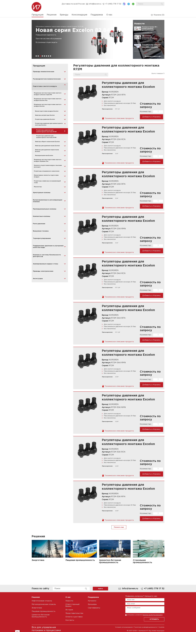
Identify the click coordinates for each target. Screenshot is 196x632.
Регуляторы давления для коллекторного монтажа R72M (46, 131)
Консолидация (79, 15)
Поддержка (97, 15)
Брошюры (92, 604)
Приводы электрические (43, 271)
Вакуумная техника (41, 231)
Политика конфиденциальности (145, 627)
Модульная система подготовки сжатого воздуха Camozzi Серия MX (47, 94)
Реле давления (39, 223)
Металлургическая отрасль (44, 604)
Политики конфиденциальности (152, 614)
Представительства (74, 613)
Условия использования (124, 627)
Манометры (38, 186)
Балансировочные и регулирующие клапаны (47, 200)
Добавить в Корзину (151, 117)
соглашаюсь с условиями (145, 614)
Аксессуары (38, 278)
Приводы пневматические (43, 71)
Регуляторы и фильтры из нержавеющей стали (47, 182)
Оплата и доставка (73, 617)
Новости (69, 601)
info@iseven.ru (95, 4)
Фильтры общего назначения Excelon (47, 141)
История (69, 610)
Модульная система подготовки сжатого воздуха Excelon (47, 105)
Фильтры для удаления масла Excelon (47, 145)
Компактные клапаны (41, 216)
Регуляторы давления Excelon (45, 119)
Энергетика (37, 608)
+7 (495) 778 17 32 (113, 4)
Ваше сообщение (133, 607)
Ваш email (131, 603)
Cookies (161, 627)
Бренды (64, 15)
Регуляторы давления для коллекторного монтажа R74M (46, 136)
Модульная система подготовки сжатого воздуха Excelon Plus (47, 99)
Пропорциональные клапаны (44, 209)
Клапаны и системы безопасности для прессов (47, 255)
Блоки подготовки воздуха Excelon (46, 111)
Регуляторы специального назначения (46, 171)
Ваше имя (130, 599)
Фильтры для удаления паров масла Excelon (47, 150)
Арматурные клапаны (41, 192)
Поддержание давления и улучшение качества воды (48, 246)
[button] (36, 56)
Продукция (37, 15)
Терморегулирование (42, 238)
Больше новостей (152, 56)
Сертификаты (94, 608)
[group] (81, 39)
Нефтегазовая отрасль (42, 601)
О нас (109, 15)
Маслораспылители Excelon (44, 155)
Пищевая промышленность (43, 611)
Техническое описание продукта (119, 118)
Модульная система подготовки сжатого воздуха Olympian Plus (47, 160)
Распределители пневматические (47, 79)
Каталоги (92, 601)
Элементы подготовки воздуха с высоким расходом (48, 166)
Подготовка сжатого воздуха (45, 86)
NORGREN (114, 92)
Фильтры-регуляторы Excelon (45, 115)
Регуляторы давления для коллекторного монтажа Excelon (49, 124)
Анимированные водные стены (45, 264)
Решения (51, 15)
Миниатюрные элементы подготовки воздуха (46, 176)
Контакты (69, 620)
